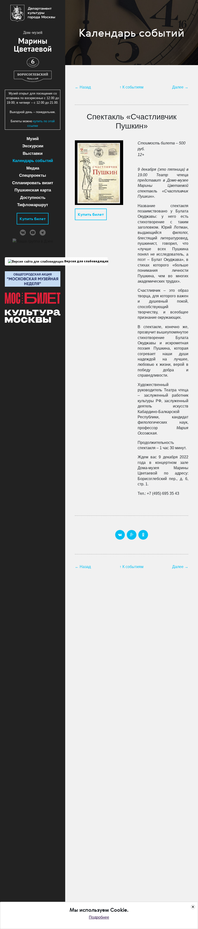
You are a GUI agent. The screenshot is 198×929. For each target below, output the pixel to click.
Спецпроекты (32, 175)
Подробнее (99, 917)
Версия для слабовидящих (86, 261)
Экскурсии (32, 146)
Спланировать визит (32, 183)
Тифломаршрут (32, 205)
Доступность (32, 197)
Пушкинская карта (32, 190)
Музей (33, 138)
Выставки (32, 153)
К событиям (132, 87)
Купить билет (33, 218)
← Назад (83, 87)
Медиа (32, 168)
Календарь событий (33, 160)
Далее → (180, 87)
